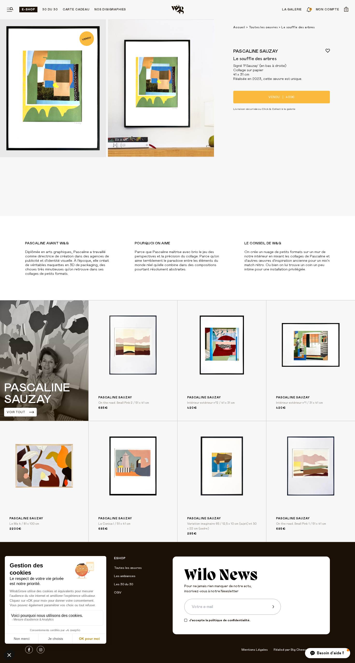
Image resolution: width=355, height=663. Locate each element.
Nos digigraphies (110, 9)
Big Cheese (299, 649)
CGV (117, 592)
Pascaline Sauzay (255, 51)
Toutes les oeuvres (263, 27)
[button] (327, 653)
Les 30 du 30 (123, 584)
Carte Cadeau (76, 9)
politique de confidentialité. (229, 620)
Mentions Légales (254, 649)
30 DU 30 (50, 9)
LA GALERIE (292, 9)
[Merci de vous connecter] (328, 51)
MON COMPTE (327, 9)
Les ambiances (124, 576)
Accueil (239, 27)
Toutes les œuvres (128, 568)
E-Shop (28, 9)
